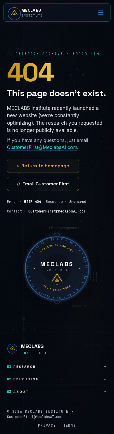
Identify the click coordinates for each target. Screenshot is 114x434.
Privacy (47, 425)
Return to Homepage (43, 166)
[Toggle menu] (101, 12)
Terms (69, 425)
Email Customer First (43, 184)
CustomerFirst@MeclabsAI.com (42, 147)
